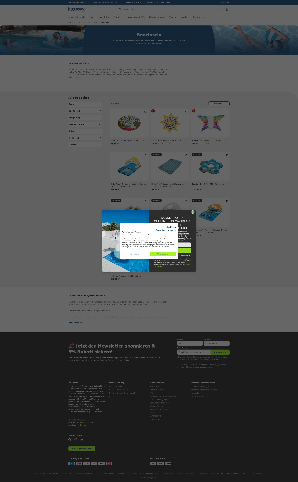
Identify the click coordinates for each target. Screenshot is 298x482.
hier (167, 247)
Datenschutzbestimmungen (166, 230)
